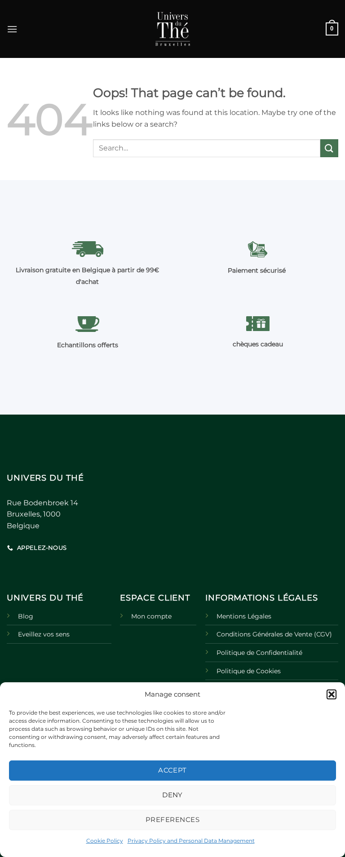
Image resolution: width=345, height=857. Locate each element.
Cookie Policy (104, 840)
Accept (172, 770)
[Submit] (329, 148)
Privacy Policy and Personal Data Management (191, 840)
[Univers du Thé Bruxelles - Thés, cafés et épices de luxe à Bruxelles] (172, 29)
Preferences (172, 819)
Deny (172, 795)
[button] (331, 694)
